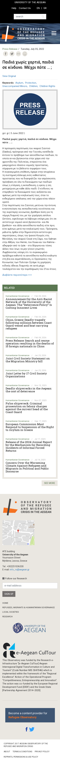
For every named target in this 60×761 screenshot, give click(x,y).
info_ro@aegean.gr (19, 569)
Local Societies (10, 612)
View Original (9, 76)
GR (45, 8)
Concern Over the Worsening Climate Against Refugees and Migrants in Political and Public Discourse (27, 467)
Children (33, 86)
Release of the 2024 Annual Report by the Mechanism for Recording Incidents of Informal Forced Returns (29, 446)
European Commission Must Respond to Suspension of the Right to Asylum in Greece (30, 427)
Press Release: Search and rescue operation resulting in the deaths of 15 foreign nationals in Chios (30, 343)
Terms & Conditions (22, 751)
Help (14, 8)
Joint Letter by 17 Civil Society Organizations (26, 375)
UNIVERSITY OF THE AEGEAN (30, 2)
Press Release (9, 49)
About (7, 751)
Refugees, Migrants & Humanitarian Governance (28, 607)
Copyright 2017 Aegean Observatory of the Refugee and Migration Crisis (26, 744)
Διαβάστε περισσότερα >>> (17, 274)
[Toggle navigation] (53, 33)
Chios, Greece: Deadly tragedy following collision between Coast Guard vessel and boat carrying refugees (29, 324)
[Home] (24, 34)
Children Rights (47, 86)
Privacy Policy (42, 751)
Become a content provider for (27, 715)
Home (5, 603)
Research (7, 616)
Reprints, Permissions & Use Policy (21, 757)
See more (49, 483)
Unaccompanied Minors (14, 86)
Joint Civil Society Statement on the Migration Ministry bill (28, 360)
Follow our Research (16, 578)
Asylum (19, 82)
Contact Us (25, 8)
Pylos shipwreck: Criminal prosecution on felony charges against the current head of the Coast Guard (27, 408)
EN (38, 8)
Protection (30, 82)
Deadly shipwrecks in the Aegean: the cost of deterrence (29, 390)
